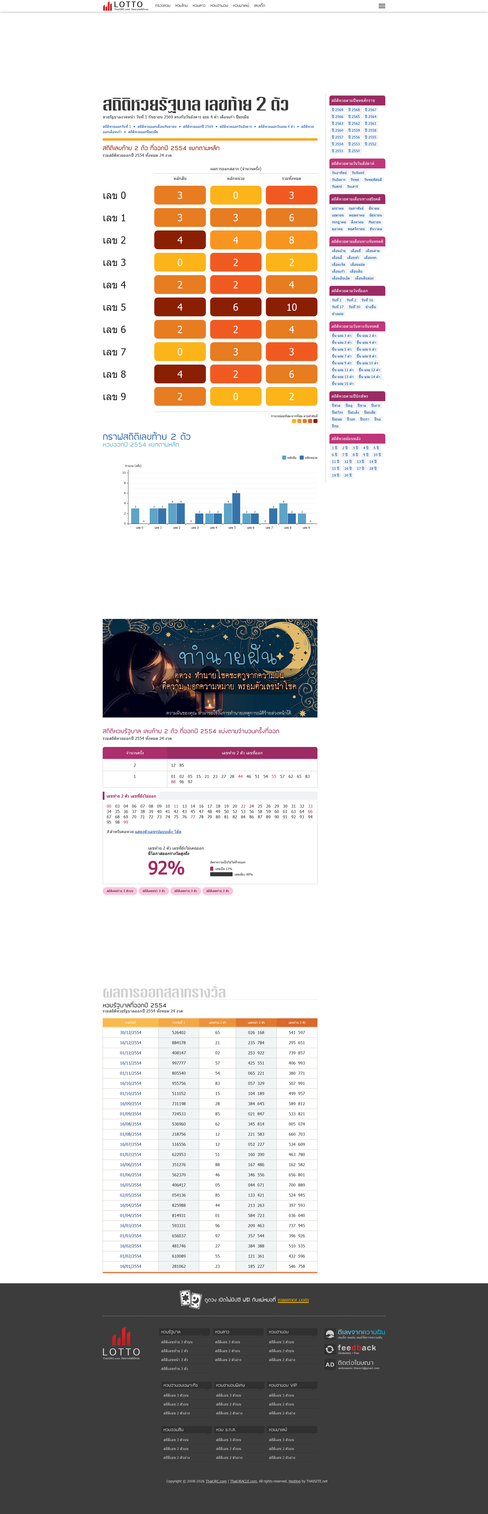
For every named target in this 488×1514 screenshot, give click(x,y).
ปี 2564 (370, 116)
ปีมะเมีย (369, 412)
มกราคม (338, 208)
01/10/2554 (130, 1093)
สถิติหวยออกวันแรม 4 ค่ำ (276, 126)
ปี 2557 (337, 137)
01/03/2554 (130, 1235)
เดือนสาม (373, 250)
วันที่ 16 (367, 300)
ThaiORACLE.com (243, 1481)
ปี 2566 (337, 116)
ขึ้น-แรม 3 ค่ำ (342, 342)
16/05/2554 (130, 1185)
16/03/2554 (130, 1225)
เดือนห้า (353, 257)
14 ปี (373, 461)
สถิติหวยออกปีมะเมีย (143, 131)
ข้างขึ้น (370, 306)
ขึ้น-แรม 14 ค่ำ (369, 376)
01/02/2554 (130, 1256)
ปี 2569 (337, 109)
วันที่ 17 (338, 306)
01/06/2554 (130, 1174)
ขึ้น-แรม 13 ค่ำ (343, 376)
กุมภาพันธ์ (356, 208)
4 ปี (366, 447)
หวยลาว (199, 5)
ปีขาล (362, 405)
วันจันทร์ (358, 172)
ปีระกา (364, 419)
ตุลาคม (337, 228)
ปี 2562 (354, 123)
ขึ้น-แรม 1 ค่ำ (342, 335)
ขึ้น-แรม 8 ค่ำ (366, 356)
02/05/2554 (130, 1195)
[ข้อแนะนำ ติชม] (354, 1349)
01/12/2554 (130, 1052)
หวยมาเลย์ (241, 5)
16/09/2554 (130, 1103)
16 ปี (348, 468)
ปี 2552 (370, 144)
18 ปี (373, 468)
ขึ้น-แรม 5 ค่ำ (342, 349)
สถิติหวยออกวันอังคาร (236, 126)
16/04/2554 (130, 1205)
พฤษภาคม (356, 215)
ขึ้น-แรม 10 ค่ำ (367, 363)
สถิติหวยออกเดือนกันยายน (157, 126)
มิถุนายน (376, 215)
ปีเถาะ (375, 405)
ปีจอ (377, 419)
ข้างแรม (337, 313)
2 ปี (345, 447)
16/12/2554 (130, 1042)
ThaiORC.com (216, 1481)
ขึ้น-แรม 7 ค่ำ (342, 356)
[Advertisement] (244, 51)
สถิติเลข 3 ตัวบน (227, 1341)
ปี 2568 (354, 109)
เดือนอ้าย (339, 250)
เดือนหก (370, 257)
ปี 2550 (354, 150)
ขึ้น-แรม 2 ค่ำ (366, 335)
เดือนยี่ (356, 250)
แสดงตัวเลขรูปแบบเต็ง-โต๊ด (158, 831)
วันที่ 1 (337, 300)
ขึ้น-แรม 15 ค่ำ (343, 383)
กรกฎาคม (339, 222)
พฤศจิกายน (356, 228)
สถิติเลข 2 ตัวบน (227, 1350)
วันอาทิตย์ (339, 172)
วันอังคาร (338, 179)
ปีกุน (335, 426)
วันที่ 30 (354, 306)
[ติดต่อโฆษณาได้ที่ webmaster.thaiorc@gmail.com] (354, 1364)
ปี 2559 (354, 130)
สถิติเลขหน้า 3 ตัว (154, 891)
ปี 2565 (354, 116)
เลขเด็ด (259, 5)
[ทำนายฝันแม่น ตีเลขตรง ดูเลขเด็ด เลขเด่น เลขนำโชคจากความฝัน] (354, 1333)
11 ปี (335, 461)
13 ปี (360, 461)
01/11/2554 (130, 1073)
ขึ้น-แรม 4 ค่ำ (366, 342)
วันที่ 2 (351, 300)
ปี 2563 (337, 123)
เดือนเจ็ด (338, 264)
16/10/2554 (130, 1083)
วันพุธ (354, 179)
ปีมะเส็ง (353, 412)
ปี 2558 (370, 130)
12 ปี (348, 461)
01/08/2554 (130, 1134)
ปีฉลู (349, 405)
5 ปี (376, 447)
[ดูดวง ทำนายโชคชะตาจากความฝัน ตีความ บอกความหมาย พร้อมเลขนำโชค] (210, 667)
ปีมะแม (337, 419)
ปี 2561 (370, 123)
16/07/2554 (130, 1144)
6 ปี (334, 454)
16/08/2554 (130, 1124)
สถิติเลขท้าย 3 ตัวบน (120, 891)
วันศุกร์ (337, 186)
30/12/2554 (130, 1032)
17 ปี (360, 468)
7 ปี (345, 454)
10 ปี (377, 454)
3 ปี (355, 447)
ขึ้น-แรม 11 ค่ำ (343, 369)
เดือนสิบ (356, 271)
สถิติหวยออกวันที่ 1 (117, 126)
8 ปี (355, 454)
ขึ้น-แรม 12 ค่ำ (369, 369)
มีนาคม (374, 208)
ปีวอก (351, 419)
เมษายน (338, 215)
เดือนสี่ (337, 257)
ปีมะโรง (337, 412)
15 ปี (335, 468)
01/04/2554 (130, 1215)
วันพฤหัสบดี (373, 179)
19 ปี (335, 475)
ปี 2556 (354, 137)
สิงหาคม (357, 222)
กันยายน (375, 222)
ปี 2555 (370, 137)
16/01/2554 (130, 1266)
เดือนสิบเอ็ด (341, 278)
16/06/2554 (130, 1164)
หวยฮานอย (219, 5)
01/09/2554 (130, 1113)
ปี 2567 (370, 109)
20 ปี (348, 475)
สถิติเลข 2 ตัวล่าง (228, 1359)
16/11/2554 (130, 1063)
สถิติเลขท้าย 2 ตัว (217, 891)
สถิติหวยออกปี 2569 (198, 126)
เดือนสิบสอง (364, 278)
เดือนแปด (357, 264)
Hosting (295, 1481)
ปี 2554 (337, 144)
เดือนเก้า (338, 271)
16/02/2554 (130, 1245)
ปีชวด (336, 405)
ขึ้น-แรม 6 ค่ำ (366, 349)
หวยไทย (181, 5)
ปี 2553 (354, 144)
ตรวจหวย (162, 5)
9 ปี (366, 454)
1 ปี (334, 447)
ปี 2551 (337, 150)
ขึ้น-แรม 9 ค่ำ (342, 363)
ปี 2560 (337, 130)
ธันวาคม (376, 228)
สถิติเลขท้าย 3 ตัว (185, 891)
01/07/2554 (130, 1154)
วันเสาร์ (352, 186)
